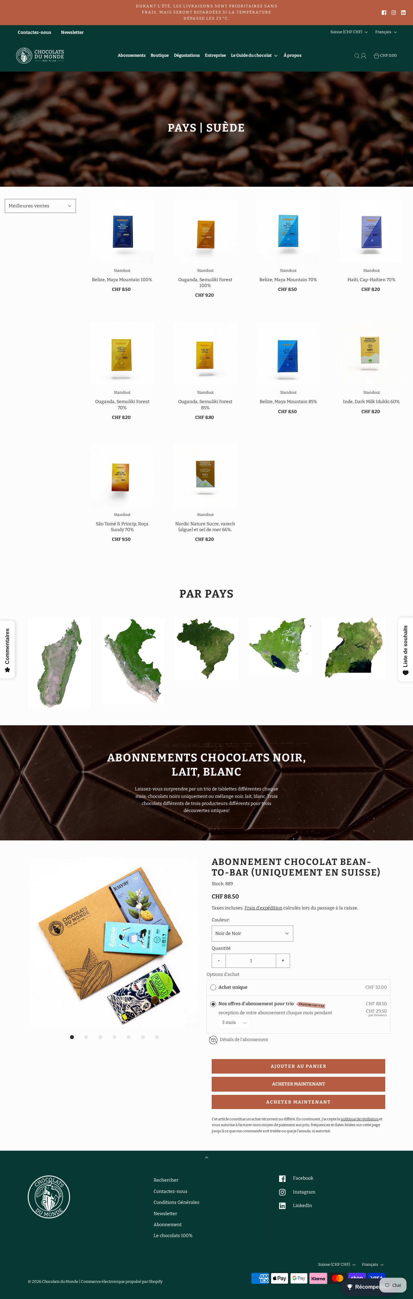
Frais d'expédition (263, 908)
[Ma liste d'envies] (371, 56)
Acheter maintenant (298, 1084)
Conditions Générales (176, 1202)
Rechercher (166, 1180)
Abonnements (132, 55)
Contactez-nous (34, 32)
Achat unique (232, 987)
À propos (292, 55)
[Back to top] (206, 1158)
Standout (122, 270)
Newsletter (72, 32)
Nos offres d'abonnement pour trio (271, 1004)
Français (383, 32)
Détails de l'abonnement (244, 1039)
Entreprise (215, 55)
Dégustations (187, 55)
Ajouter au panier (299, 1066)
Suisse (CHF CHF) (346, 32)
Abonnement (168, 1224)
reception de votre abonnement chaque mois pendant (276, 1013)
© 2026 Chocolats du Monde (53, 1281)
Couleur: (221, 920)
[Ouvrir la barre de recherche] (358, 56)
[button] (114, 943)
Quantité (221, 948)
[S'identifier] (364, 56)
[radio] (213, 987)
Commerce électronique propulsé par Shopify (121, 1281)
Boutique (160, 55)
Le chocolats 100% (173, 1235)
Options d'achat (222, 974)
